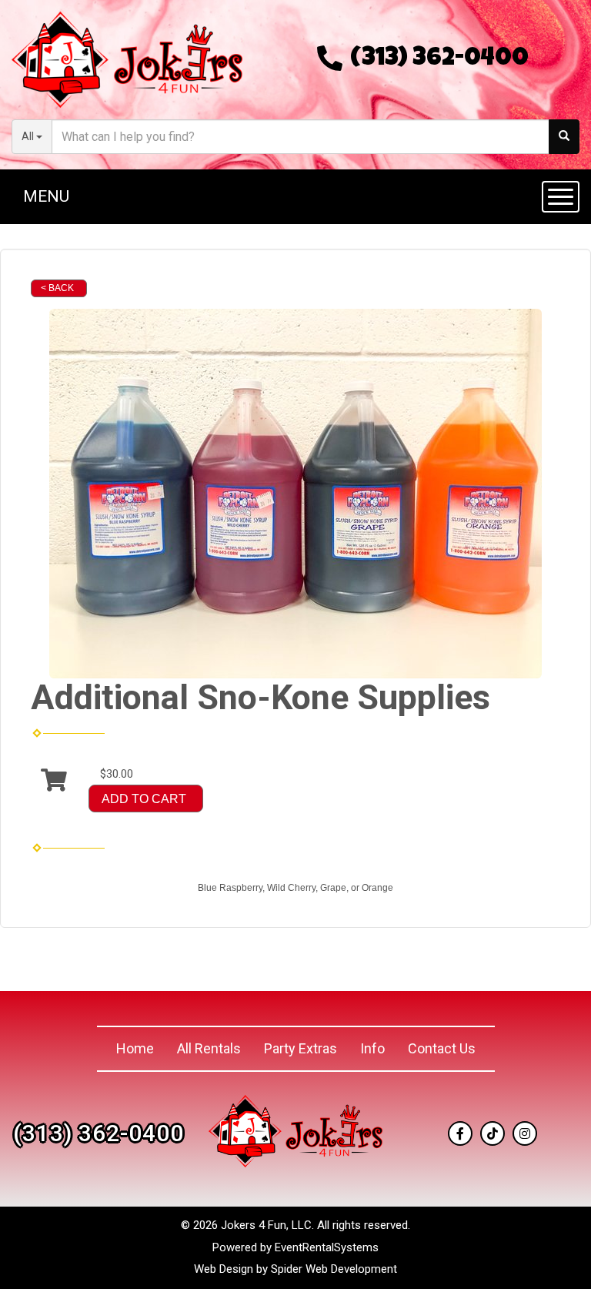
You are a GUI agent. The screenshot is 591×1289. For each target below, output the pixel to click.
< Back (57, 288)
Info (372, 1048)
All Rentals (209, 1048)
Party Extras (300, 1048)
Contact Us (442, 1048)
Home (135, 1048)
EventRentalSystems (327, 1247)
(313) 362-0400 (439, 59)
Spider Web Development (334, 1269)
